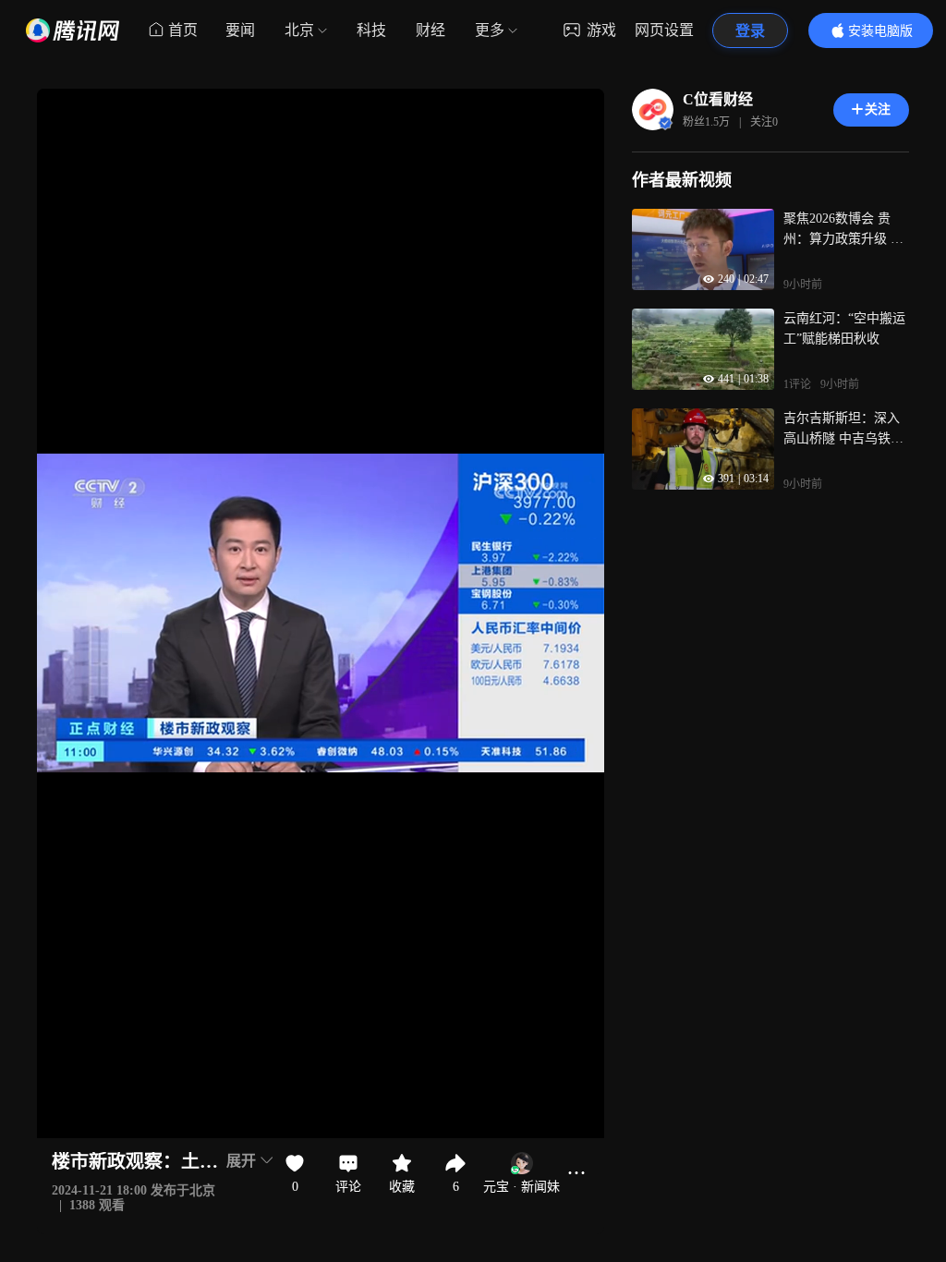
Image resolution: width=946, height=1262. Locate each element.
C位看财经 (718, 99)
